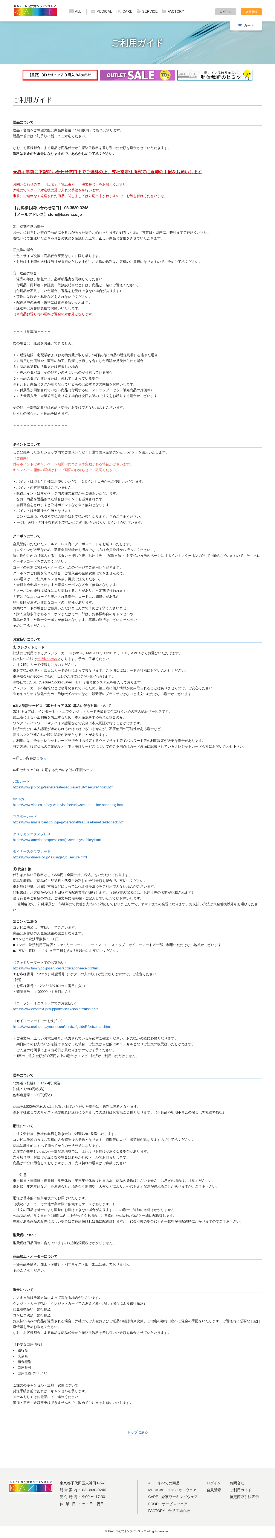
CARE (127, 11)
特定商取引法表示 (244, 1497)
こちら (41, 758)
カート (249, 25)
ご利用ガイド (241, 1490)
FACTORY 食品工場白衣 (169, 1511)
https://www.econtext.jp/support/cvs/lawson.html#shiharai (56, 1009)
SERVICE (150, 11)
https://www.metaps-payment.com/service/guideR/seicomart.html (62, 1026)
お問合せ (237, 1483)
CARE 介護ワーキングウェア (173, 1497)
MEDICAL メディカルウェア (172, 1490)
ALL (78, 11)
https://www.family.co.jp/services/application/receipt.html (55, 968)
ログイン (226, 12)
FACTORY (176, 11)
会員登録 (251, 12)
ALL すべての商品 (164, 1483)
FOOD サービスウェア (167, 1504)
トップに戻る (137, 1432)
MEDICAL (104, 11)
